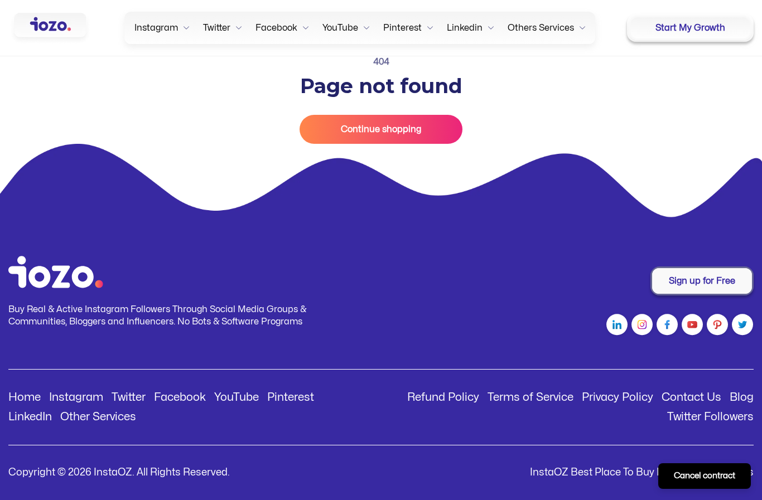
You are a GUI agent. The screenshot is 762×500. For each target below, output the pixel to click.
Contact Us (691, 397)
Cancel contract (704, 476)
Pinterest (290, 397)
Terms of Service (530, 397)
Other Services (98, 416)
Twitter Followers (710, 416)
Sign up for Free (702, 280)
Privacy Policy (617, 397)
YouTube (236, 397)
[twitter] (741, 327)
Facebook (180, 397)
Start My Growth (690, 27)
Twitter (129, 397)
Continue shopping (381, 129)
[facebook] (665, 327)
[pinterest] (716, 327)
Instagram (76, 397)
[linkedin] (615, 327)
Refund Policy (443, 397)
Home (24, 397)
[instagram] (640, 327)
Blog (742, 397)
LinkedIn (30, 416)
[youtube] (690, 327)
